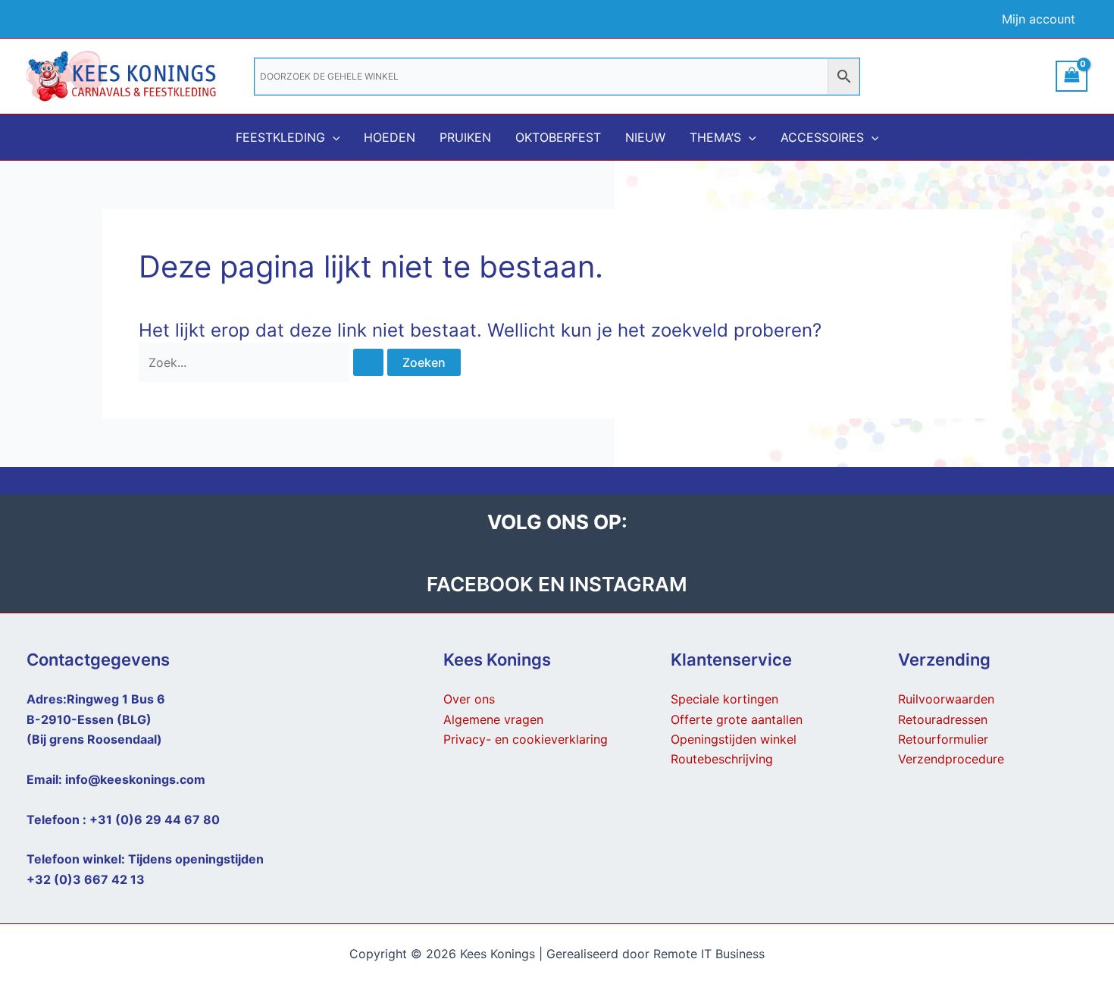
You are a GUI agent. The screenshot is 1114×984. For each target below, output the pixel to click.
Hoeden (389, 137)
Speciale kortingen (724, 699)
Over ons (469, 699)
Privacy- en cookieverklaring (525, 739)
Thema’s (715, 137)
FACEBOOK (482, 584)
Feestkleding (280, 137)
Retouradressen (942, 719)
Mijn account (1038, 19)
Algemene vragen (493, 719)
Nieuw (645, 137)
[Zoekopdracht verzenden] (368, 362)
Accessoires (822, 137)
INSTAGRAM (628, 584)
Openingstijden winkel (733, 739)
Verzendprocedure (951, 758)
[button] (332, 137)
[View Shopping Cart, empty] (1071, 76)
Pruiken (465, 137)
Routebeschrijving (722, 758)
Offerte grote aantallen (737, 719)
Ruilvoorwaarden (946, 699)
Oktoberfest (558, 137)
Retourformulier (943, 739)
